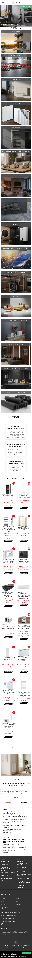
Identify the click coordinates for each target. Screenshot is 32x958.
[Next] (29, 16)
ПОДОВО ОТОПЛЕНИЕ (7, 878)
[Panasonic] (24, 802)
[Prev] (2, 16)
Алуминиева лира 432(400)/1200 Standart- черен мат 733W (8, 529)
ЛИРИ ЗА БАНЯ (5, 861)
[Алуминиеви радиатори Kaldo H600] (8, 685)
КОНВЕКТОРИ (4, 864)
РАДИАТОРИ (4, 859)
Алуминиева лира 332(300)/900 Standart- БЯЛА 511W (23, 495)
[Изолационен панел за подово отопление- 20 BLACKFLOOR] (8, 587)
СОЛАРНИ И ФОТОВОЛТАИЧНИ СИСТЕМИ (22, 863)
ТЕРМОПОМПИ (21, 859)
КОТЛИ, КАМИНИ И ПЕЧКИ (8, 873)
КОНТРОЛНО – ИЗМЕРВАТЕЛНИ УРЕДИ (23, 882)
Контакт (3, 904)
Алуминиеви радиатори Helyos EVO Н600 (23, 659)
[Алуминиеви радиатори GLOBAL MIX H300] (24, 521)
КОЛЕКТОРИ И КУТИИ (23, 878)
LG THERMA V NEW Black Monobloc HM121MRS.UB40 (23, 561)
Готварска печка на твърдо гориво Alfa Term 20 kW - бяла (23, 626)
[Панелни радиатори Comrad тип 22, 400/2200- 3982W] (8, 554)
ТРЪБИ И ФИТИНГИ (22, 871)
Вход (17, 898)
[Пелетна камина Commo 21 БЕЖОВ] (8, 489)
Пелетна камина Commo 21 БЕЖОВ (8, 494)
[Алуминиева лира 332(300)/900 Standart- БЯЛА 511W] (24, 489)
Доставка (19, 904)
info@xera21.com (11, 915)
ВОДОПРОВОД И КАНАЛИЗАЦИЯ (21, 868)
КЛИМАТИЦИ (4, 875)
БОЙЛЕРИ (3, 881)
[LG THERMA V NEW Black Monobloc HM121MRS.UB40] (24, 554)
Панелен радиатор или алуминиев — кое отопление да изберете (16, 784)
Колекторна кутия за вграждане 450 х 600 (8, 627)
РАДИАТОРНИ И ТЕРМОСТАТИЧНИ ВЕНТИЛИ (5, 868)
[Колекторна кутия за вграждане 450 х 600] (8, 620)
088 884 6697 (11, 918)
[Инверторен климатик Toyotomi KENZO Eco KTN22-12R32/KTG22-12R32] (24, 587)
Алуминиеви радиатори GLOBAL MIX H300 (23, 528)
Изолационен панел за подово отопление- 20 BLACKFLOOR (8, 595)
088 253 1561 (11, 921)
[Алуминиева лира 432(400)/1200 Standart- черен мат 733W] (8, 521)
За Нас (3, 901)
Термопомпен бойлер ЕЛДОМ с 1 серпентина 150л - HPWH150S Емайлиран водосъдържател (8, 726)
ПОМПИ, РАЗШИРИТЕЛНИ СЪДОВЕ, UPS (24, 875)
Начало (3, 898)
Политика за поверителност (5, 907)
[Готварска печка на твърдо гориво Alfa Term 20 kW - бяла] (24, 620)
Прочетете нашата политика (16, 947)
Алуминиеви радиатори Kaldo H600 (8, 692)
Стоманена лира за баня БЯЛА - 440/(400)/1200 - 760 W (23, 694)
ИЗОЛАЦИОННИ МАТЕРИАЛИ (21, 886)
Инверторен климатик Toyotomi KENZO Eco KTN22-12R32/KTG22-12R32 (24, 596)
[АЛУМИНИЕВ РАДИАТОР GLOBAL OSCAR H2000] (8, 653)
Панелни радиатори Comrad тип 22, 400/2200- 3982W (8, 561)
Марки (17, 901)
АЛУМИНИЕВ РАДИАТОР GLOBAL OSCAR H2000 (8, 658)
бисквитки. (23, 956)
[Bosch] (8, 802)
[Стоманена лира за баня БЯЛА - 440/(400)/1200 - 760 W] (24, 685)
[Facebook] (2, 924)
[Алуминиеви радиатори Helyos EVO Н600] (24, 653)
